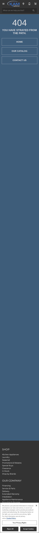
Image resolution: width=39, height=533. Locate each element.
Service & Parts (8, 488)
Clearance (6, 468)
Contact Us (19, 60)
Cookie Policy (11, 518)
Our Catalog (19, 51)
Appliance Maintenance (12, 500)
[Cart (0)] (35, 3)
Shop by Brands (9, 474)
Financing (6, 486)
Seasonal (6, 460)
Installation (7, 497)
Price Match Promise (11, 502)
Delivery (5, 491)
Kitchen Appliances (10, 455)
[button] (3, 3)
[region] (19, 518)
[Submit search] (33, 10)
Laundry (6, 457)
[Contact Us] (29, 3)
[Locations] (23, 3)
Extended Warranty (10, 494)
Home (19, 42)
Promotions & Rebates (11, 463)
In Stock (5, 471)
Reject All (10, 529)
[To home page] (13, 4)
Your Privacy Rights (19, 523)
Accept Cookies (28, 529)
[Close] (36, 505)
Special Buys (7, 466)
